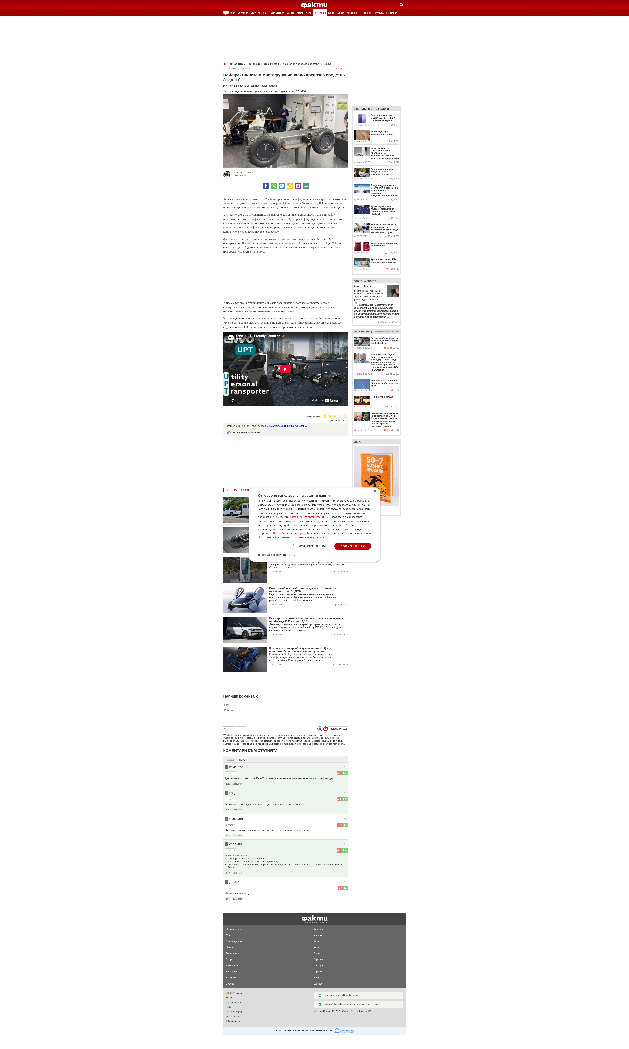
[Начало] (314, 5)
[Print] (306, 186)
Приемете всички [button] (353, 546)
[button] (276, 555)
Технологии (319, 12)
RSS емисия (235, 993)
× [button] (374, 491)
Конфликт (391, 12)
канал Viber (297, 425)
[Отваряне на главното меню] (226, 4)
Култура (379, 12)
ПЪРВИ (243, 760)
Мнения (262, 12)
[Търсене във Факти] (401, 4)
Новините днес (234, 929)
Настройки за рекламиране (289, 533)
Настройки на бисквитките (274, 537)
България (243, 12)
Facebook (262, 425)
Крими (331, 12)
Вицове (230, 983)
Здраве (317, 971)
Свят (253, 12)
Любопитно (367, 12)
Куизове (318, 983)
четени (366, 331)
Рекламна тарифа (235, 1012)
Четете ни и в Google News (247, 432)
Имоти (300, 12)
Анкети (317, 977)
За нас (229, 997)
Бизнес (290, 12)
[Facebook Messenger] (282, 186)
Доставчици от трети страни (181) (310, 517)
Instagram (273, 425)
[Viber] (298, 186)
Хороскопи (352, 12)
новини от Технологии (375, 109)
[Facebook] (266, 186)
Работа (229, 1007)
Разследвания (276, 12)
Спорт (341, 12)
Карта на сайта (233, 1002)
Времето (231, 977)
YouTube (285, 425)
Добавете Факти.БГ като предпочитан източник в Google (352, 1004)
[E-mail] (290, 186)
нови (395, 331)
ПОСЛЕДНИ (231, 760)
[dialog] (314, 524)
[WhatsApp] (274, 186)
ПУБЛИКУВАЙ (338, 729)
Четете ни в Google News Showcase (341, 995)
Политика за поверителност (308, 537)
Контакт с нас (232, 1016)
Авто (308, 12)
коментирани (381, 331)
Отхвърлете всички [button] (312, 546)
